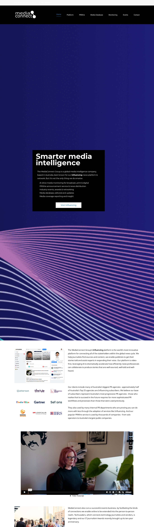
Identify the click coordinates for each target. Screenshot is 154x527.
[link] (39, 350)
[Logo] (25, 15)
